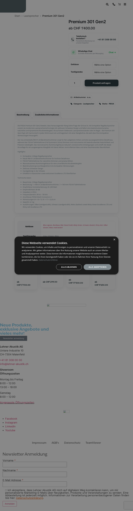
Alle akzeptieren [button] (97, 267)
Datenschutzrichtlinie (48, 260)
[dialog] (66, 256)
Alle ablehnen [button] (69, 267)
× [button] (114, 240)
